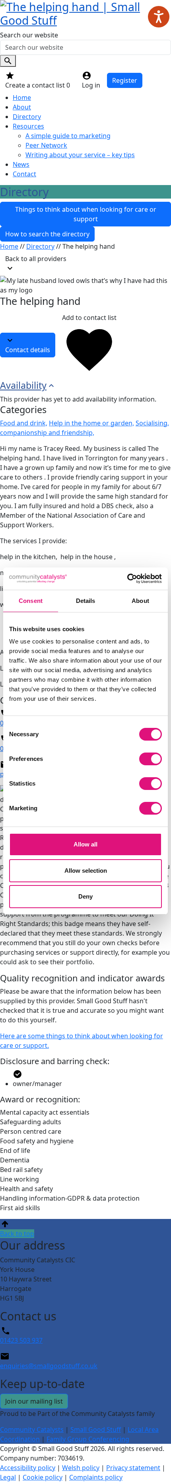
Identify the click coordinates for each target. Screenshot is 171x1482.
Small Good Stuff (95, 1429)
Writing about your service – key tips (80, 154)
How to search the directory (47, 234)
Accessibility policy (27, 1467)
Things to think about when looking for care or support (85, 214)
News (21, 164)
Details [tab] (85, 600)
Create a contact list (37, 85)
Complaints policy (95, 1477)
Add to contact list (89, 317)
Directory (27, 116)
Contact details (27, 349)
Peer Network (46, 145)
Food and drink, (23, 423)
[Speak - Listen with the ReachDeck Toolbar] (158, 16)
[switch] (150, 759)
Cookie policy (42, 1477)
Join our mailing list (34, 1401)
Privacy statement (133, 1467)
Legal (8, 1477)
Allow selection (85, 870)
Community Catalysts (32, 1429)
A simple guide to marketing (68, 135)
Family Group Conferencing (88, 1439)
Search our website (29, 35)
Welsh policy (80, 1467)
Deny (85, 896)
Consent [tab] (31, 600)
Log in (91, 85)
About (22, 107)
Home (22, 97)
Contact (24, 174)
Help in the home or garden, (91, 423)
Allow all (85, 844)
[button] (85, 1228)
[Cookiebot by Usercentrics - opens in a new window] (127, 578)
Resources (28, 126)
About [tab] (140, 600)
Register (124, 80)
